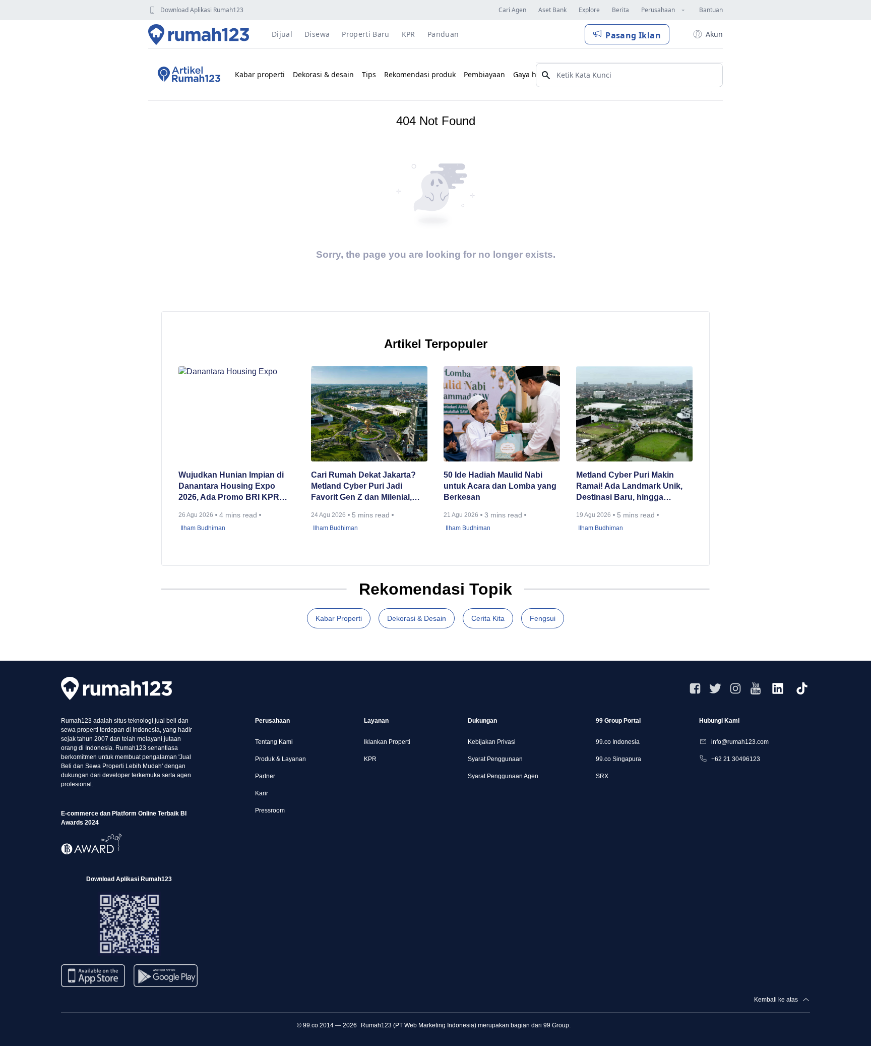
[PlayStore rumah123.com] (166, 979)
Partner (265, 776)
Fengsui (542, 618)
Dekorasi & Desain (416, 618)
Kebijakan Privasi (492, 741)
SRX (602, 776)
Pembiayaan (484, 74)
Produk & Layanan (280, 759)
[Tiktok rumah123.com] (802, 688)
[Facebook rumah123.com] (695, 688)
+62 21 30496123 (735, 759)
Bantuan (711, 10)
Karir (261, 793)
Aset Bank (552, 10)
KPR (370, 759)
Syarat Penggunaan (495, 759)
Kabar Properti (339, 618)
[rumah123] (116, 688)
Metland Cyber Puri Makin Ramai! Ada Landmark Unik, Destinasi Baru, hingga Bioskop (629, 487)
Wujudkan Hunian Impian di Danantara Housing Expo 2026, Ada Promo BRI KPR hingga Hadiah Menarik (231, 487)
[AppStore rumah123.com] (93, 975)
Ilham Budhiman (202, 528)
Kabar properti (260, 74)
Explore (589, 10)
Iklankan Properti (387, 741)
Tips (369, 74)
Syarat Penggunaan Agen (503, 776)
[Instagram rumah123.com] (735, 688)
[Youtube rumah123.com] (756, 688)
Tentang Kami (274, 741)
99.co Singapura (618, 759)
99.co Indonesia (618, 741)
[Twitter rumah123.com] (715, 688)
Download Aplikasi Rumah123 (201, 10)
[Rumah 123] (199, 34)
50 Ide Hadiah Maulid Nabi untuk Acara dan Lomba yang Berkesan (500, 486)
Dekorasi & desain (323, 74)
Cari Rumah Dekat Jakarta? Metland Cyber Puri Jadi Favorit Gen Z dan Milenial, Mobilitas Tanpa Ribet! (363, 487)
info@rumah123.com (740, 741)
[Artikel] (187, 74)
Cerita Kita (488, 618)
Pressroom (270, 810)
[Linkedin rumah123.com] (778, 688)
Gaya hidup (532, 74)
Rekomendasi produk (420, 74)
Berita (620, 10)
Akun (714, 34)
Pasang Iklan (633, 35)
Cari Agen (512, 10)
